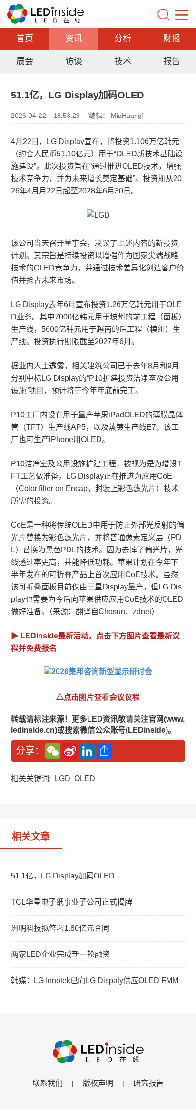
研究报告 (148, 1083)
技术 (122, 61)
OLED (84, 778)
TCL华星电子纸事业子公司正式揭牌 (71, 902)
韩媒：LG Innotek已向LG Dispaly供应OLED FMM (94, 980)
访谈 (73, 61)
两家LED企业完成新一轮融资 (60, 954)
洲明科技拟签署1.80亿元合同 (60, 928)
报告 (171, 61)
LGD (62, 778)
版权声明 (98, 1083)
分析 (122, 38)
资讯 (73, 38)
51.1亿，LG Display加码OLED (63, 876)
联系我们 (47, 1083)
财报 (171, 38)
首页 (24, 38)
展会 (24, 61)
